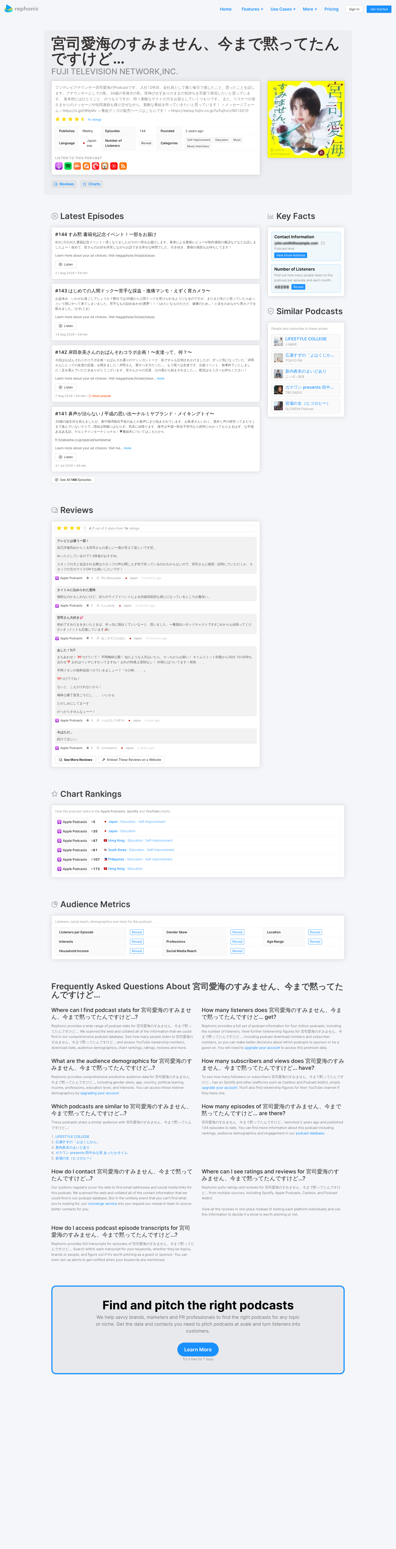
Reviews (66, 184)
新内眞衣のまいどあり (306, 371)
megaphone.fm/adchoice (134, 378)
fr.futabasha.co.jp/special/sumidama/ (83, 440)
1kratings (94, 119)
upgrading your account (99, 1093)
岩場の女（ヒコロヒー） (308, 403)
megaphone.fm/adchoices (135, 255)
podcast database (310, 1133)
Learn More (198, 1349)
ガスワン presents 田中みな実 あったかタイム (311, 387)
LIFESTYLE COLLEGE (306, 338)
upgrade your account (262, 1047)
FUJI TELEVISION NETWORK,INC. (114, 71)
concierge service (102, 1203)
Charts (94, 184)
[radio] (57, 118)
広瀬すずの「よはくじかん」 (311, 355)
